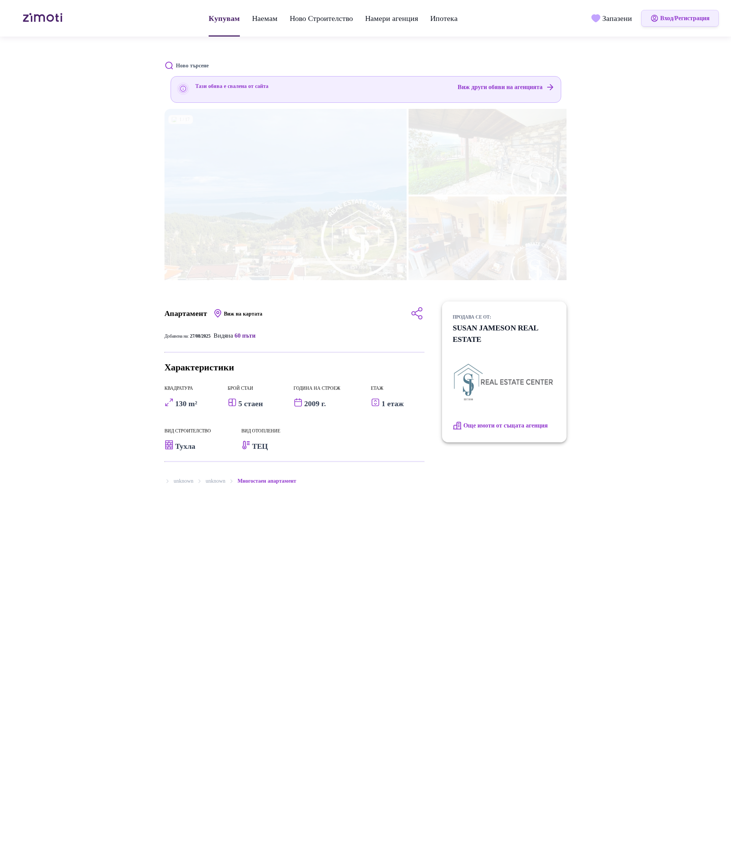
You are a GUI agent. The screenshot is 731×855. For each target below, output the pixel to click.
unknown (183, 481)
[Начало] (43, 18)
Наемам (265, 18)
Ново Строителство (321, 18)
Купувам (224, 18)
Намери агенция (391, 18)
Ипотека (444, 18)
